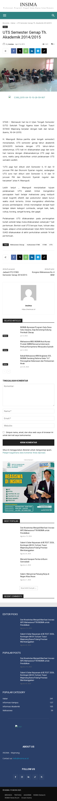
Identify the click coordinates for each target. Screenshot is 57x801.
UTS (50, 245)
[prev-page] (4, 371)
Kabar (13, 23)
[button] (53, 15)
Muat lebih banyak (27, 588)
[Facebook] (13, 51)
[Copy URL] (44, 51)
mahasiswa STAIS (33, 245)
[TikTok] (35, 777)
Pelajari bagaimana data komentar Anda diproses (24, 453)
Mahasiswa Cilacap (17, 245)
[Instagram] (22, 777)
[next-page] (8, 371)
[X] (19, 51)
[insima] (4, 44)
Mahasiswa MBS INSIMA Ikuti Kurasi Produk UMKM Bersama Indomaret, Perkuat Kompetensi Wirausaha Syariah (36, 344)
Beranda (6, 23)
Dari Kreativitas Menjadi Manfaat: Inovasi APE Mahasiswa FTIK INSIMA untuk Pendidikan (37, 530)
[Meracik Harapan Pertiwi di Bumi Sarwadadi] (10, 563)
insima (11, 44)
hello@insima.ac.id (20, 758)
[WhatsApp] (25, 51)
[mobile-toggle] (4, 15)
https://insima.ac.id (28, 309)
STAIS (45, 245)
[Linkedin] (32, 51)
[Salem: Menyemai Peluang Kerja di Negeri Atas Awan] (10, 578)
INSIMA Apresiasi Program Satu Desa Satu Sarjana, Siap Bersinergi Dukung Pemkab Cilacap (35, 330)
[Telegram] (38, 51)
